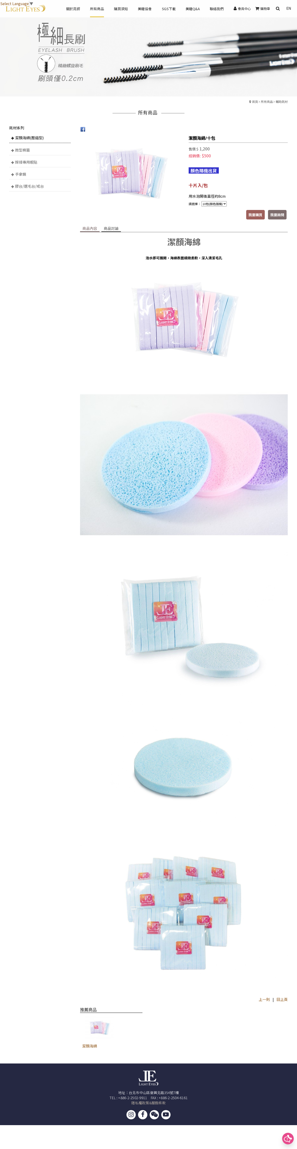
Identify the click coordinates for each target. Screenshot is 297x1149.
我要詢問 (277, 214)
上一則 (264, 999)
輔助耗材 (282, 101)
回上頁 (282, 999)
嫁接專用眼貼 (26, 162)
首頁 (255, 101)
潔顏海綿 (89, 1046)
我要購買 (255, 214)
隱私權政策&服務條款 (148, 1102)
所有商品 (267, 101)
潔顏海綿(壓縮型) (29, 137)
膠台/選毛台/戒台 (29, 186)
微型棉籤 (22, 150)
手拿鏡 (20, 174)
